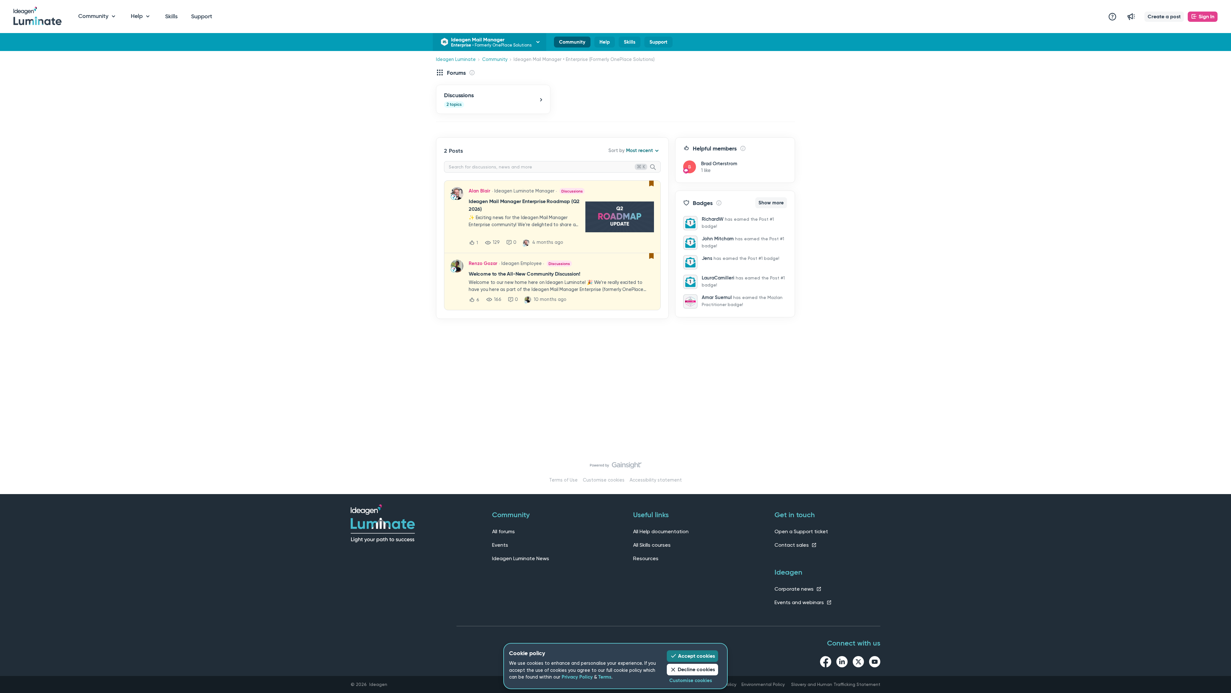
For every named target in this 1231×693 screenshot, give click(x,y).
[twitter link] (858, 663)
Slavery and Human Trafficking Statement (835, 684)
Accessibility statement (656, 480)
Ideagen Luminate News (520, 558)
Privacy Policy (577, 677)
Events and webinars (800, 602)
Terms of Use (563, 480)
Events (500, 545)
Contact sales (792, 545)
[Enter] (655, 167)
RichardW (713, 219)
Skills (171, 16)
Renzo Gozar (483, 263)
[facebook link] (825, 663)
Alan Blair (479, 191)
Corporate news (795, 589)
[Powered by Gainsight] (615, 467)
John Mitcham (718, 239)
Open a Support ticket (801, 531)
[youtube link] (874, 663)
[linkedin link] (842, 663)
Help (604, 43)
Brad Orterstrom (719, 164)
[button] (1164, 17)
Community (572, 43)
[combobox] (552, 167)
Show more (771, 203)
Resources (645, 558)
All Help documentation (661, 531)
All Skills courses (652, 545)
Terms (604, 677)
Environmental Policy (763, 684)
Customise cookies (603, 480)
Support (201, 16)
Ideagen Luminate (456, 59)
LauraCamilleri (718, 278)
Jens (707, 258)
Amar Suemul (717, 297)
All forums (503, 531)
